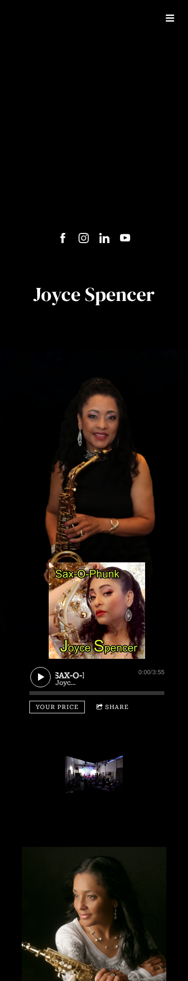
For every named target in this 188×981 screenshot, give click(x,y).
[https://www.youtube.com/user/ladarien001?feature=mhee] (125, 238)
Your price (57, 707)
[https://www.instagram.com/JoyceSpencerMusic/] (84, 238)
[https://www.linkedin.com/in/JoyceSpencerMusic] (104, 238)
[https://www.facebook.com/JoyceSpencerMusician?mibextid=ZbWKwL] (63, 238)
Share (117, 707)
